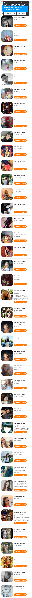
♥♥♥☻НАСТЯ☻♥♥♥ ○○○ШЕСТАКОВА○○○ (20, 511)
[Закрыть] (26, 8)
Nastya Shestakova (20, 17)
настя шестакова (19, 32)
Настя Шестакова (19, 60)
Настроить (21, 13)
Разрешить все (10, 13)
